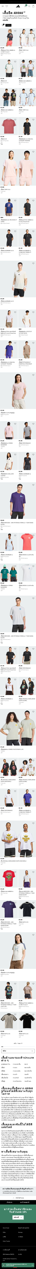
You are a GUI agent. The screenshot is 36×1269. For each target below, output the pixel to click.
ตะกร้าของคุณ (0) (24, 1202)
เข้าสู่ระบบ (9, 1202)
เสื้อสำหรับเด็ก (30, 1103)
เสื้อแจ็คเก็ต (4, 1078)
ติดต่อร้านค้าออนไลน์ (23, 1228)
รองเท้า (26, 1074)
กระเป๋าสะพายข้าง (17, 1081)
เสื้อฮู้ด (3, 1081)
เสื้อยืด (3, 1071)
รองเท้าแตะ (27, 1081)
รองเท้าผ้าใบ (28, 1078)
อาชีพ (4, 1236)
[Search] (29, 6)
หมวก (26, 1064)
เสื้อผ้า (3, 1067)
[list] (20, 25)
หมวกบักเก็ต (28, 1071)
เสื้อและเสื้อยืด (12, 1101)
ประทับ (20, 1254)
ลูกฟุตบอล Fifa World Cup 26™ (5, 1064)
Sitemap (20, 1232)
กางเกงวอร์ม (16, 1071)
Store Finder (6, 1228)
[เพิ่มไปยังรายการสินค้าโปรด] (15, 31)
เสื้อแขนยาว (4, 1074)
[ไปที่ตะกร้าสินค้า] (33, 6)
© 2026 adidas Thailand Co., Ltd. (10, 1259)
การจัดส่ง (20, 1236)
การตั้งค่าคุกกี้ (6, 1250)
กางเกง (15, 1067)
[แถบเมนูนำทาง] (3, 6)
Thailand (20, 1266)
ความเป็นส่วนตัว (22, 1250)
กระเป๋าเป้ (16, 1078)
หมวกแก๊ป (27, 1067)
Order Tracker (6, 1241)
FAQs (4, 1232)
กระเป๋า (15, 1074)
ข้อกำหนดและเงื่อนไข (8, 1254)
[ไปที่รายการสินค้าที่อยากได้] (7, 6)
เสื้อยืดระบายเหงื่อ (28, 1135)
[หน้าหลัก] (18, 7)
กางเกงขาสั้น (17, 1064)
